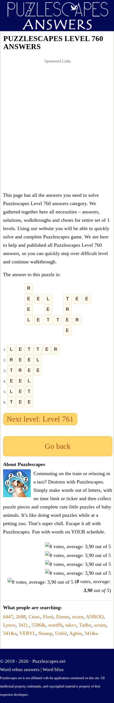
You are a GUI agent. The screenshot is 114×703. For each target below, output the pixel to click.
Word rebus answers (20, 669)
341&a (10, 633)
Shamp (45, 633)
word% (55, 625)
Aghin (75, 633)
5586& (38, 625)
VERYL (27, 633)
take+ (70, 625)
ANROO (94, 616)
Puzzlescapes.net (49, 661)
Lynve (9, 625)
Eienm (62, 616)
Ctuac (34, 616)
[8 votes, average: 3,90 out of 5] (78, 546)
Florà (48, 616)
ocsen (77, 616)
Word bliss (53, 669)
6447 (8, 616)
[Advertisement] (57, 125)
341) (23, 625)
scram (100, 625)
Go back (58, 446)
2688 (21, 616)
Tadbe (85, 625)
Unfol (61, 633)
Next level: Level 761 (40, 419)
